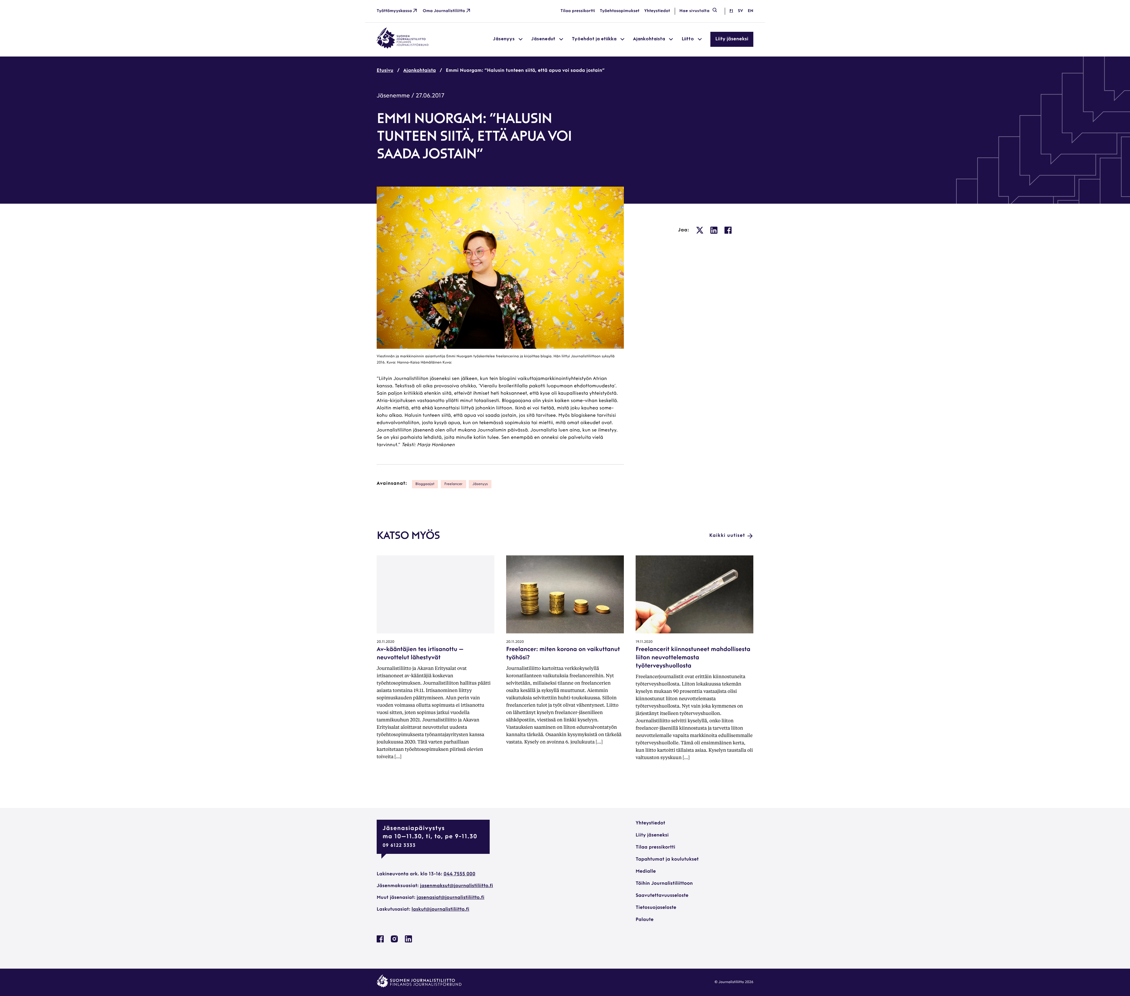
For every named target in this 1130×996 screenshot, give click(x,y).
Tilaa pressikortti (578, 11)
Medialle (646, 871)
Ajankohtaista (419, 70)
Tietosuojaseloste (656, 907)
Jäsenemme (393, 96)
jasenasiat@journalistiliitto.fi (450, 897)
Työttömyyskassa (394, 11)
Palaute (645, 919)
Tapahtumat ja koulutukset (667, 859)
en (750, 11)
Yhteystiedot (657, 11)
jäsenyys (480, 484)
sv (740, 11)
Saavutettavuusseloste (662, 895)
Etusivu (385, 70)
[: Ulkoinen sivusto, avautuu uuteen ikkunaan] (699, 230)
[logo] (402, 47)
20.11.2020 (385, 642)
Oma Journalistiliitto (444, 11)
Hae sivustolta (694, 11)
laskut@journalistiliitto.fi (440, 909)
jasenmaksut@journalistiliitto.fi (456, 886)
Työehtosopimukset (619, 11)
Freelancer (453, 484)
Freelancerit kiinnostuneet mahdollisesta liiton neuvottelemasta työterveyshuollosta (693, 658)
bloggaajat (425, 484)
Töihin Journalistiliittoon (664, 883)
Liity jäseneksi (731, 39)
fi (731, 11)
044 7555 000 (459, 874)
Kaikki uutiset (727, 535)
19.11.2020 (644, 642)
